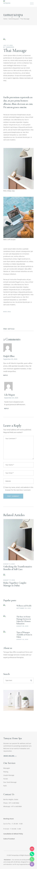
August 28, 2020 (22, 626)
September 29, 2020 (10, 359)
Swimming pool (14, 19)
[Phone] (32, 854)
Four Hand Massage (9, 782)
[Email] (32, 849)
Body (5, 311)
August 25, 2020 (22, 639)
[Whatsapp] (32, 859)
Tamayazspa (10, 47)
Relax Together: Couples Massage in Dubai (14, 584)
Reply (5, 375)
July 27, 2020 (8, 45)
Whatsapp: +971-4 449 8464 (12, 806)
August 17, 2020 (9, 580)
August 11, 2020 (9, 564)
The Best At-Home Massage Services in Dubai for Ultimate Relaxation (23, 620)
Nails (5, 786)
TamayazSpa (15, 855)
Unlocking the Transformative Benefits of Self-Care (17, 568)
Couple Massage (8, 775)
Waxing (5, 772)
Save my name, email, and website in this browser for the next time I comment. (19, 488)
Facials (5, 779)
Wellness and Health (23, 606)
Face (9, 311)
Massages (6, 768)
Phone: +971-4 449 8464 (11, 803)
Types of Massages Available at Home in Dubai (24, 634)
